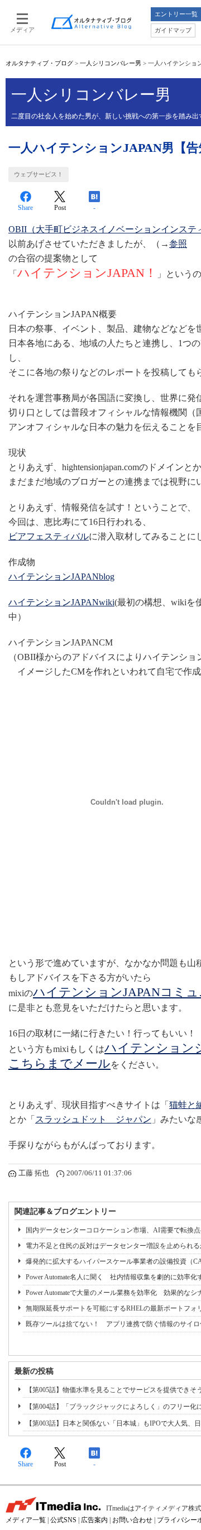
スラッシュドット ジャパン (93, 1119)
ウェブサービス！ (38, 174)
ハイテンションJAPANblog (61, 576)
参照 (178, 243)
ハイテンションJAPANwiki (61, 602)
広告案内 (94, 1520)
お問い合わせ (132, 1520)
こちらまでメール (59, 1063)
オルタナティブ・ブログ (39, 63)
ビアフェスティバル (48, 536)
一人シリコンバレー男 (110, 63)
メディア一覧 (26, 1520)
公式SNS (63, 1520)
